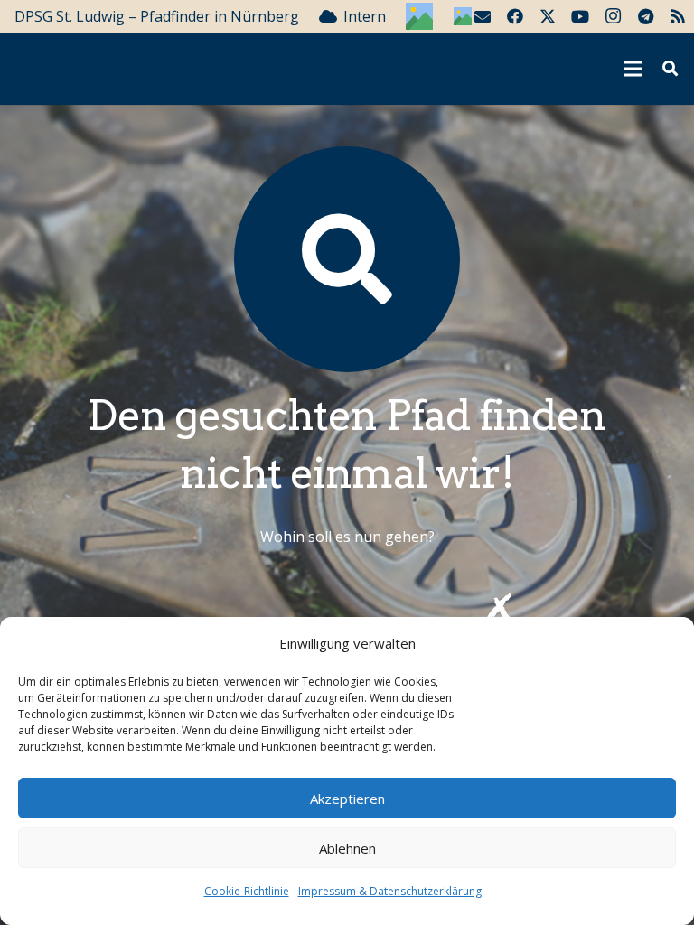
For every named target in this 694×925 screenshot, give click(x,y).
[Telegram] (645, 16)
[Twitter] (547, 16)
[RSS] (677, 16)
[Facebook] (515, 16)
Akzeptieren (347, 799)
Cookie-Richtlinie (246, 891)
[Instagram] (612, 16)
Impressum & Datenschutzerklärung (390, 891)
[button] (670, 69)
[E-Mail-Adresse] (482, 16)
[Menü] (633, 68)
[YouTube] (580, 16)
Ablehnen (347, 848)
